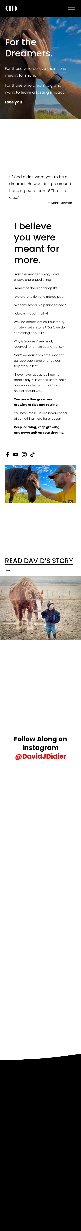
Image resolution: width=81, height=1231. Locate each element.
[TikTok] (32, 454)
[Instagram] (24, 454)
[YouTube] (15, 454)
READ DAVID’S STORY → (39, 565)
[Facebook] (7, 454)
